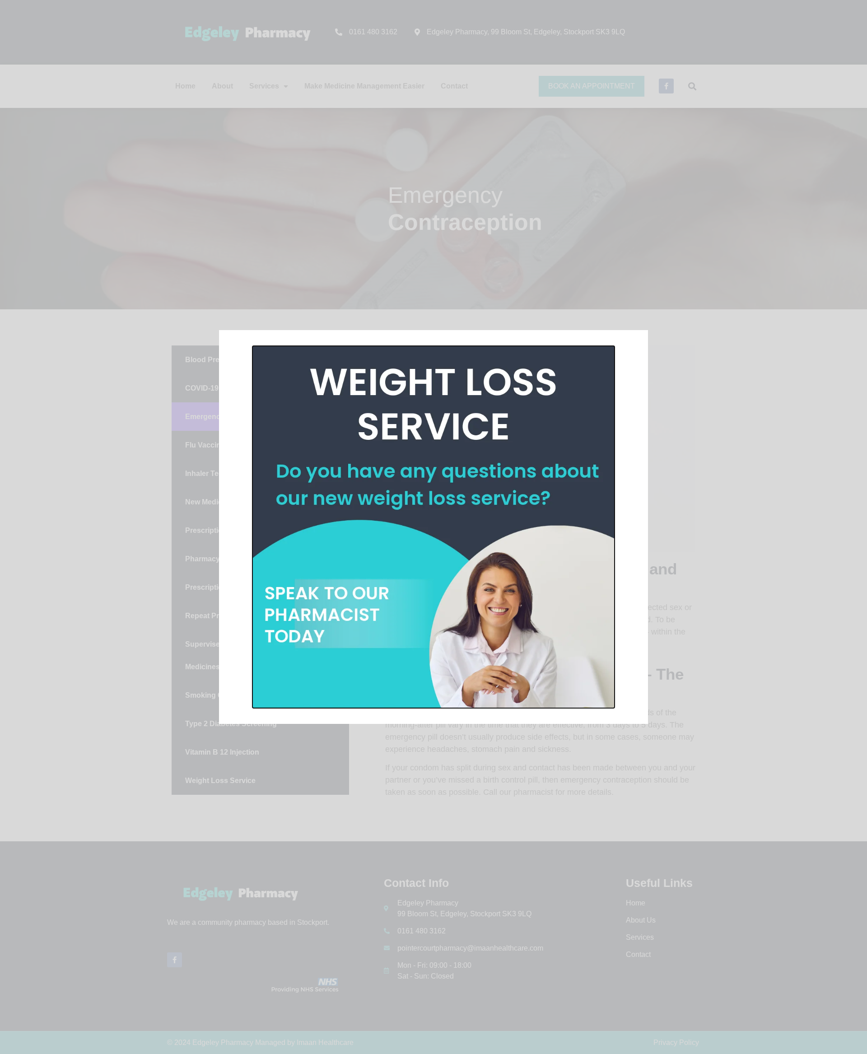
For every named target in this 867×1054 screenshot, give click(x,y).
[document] (433, 527)
